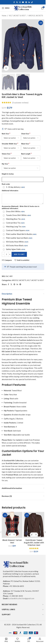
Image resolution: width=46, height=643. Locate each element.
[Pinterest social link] (26, 2)
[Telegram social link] (20, 284)
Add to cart (19, 254)
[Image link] (16, 564)
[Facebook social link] (14, 2)
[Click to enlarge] (6, 68)
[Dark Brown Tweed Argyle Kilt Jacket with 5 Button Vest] (34, 525)
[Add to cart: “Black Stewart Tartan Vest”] (10, 535)
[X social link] (17, 2)
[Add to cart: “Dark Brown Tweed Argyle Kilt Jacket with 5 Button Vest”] (32, 535)
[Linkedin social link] (29, 2)
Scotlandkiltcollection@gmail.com (21, 598)
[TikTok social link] (32, 2)
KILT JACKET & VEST (17, 15)
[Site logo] (23, 8)
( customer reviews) (20, 102)
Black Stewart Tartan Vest (12, 541)
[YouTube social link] (23, 2)
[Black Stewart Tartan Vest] (12, 525)
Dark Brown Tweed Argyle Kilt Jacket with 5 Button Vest (34, 542)
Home (4, 15)
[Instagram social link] (20, 2)
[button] (4, 46)
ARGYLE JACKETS (35, 15)
